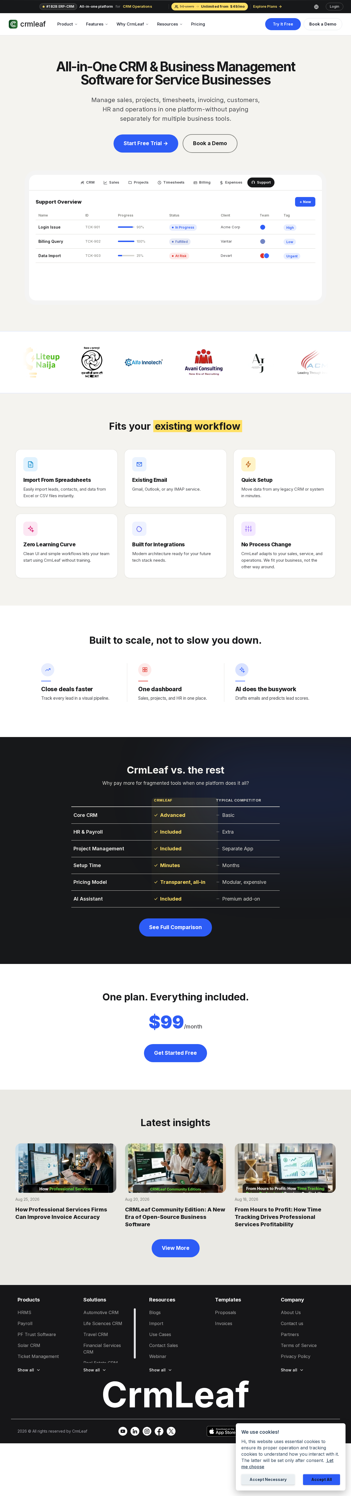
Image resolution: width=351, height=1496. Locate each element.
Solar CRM (29, 1345)
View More (175, 1248)
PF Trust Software (37, 1334)
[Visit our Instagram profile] (147, 1431)
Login (334, 6)
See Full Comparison (175, 927)
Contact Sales (163, 1345)
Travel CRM (95, 1334)
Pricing (198, 24)
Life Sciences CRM (102, 1323)
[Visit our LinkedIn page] (135, 1431)
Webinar (157, 1356)
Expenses (233, 182)
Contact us (292, 1323)
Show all (26, 1370)
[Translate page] (318, 6)
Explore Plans (265, 6)
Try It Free (283, 24)
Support (264, 182)
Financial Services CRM (102, 1349)
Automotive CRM (101, 1312)
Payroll (25, 1323)
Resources (167, 24)
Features (94, 24)
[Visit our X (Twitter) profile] (171, 1431)
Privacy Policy (295, 1356)
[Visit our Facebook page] (159, 1431)
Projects (141, 182)
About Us (291, 1312)
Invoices (223, 1323)
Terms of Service (299, 1345)
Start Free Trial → (146, 143)
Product (65, 24)
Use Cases (160, 1334)
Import (156, 1323)
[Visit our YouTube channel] (123, 1431)
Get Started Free (175, 1053)
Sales (114, 182)
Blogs (155, 1312)
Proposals (225, 1312)
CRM (90, 182)
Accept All (321, 1479)
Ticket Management (38, 1356)
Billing (205, 182)
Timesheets (174, 182)
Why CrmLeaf (130, 24)
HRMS (24, 1312)
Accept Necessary (268, 1479)
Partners (290, 1334)
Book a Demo (322, 24)
